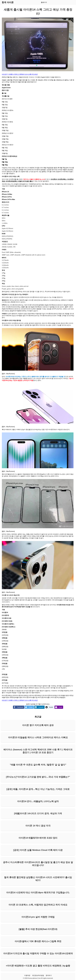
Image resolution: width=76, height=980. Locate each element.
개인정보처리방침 (38, 975)
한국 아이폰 (8, 2)
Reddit (51, 707)
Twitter (31, 707)
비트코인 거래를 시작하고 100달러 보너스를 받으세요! (20, 74)
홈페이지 (44, 2)
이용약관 (27, 975)
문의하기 (49, 975)
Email (60, 707)
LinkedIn (40, 707)
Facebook (20, 707)
